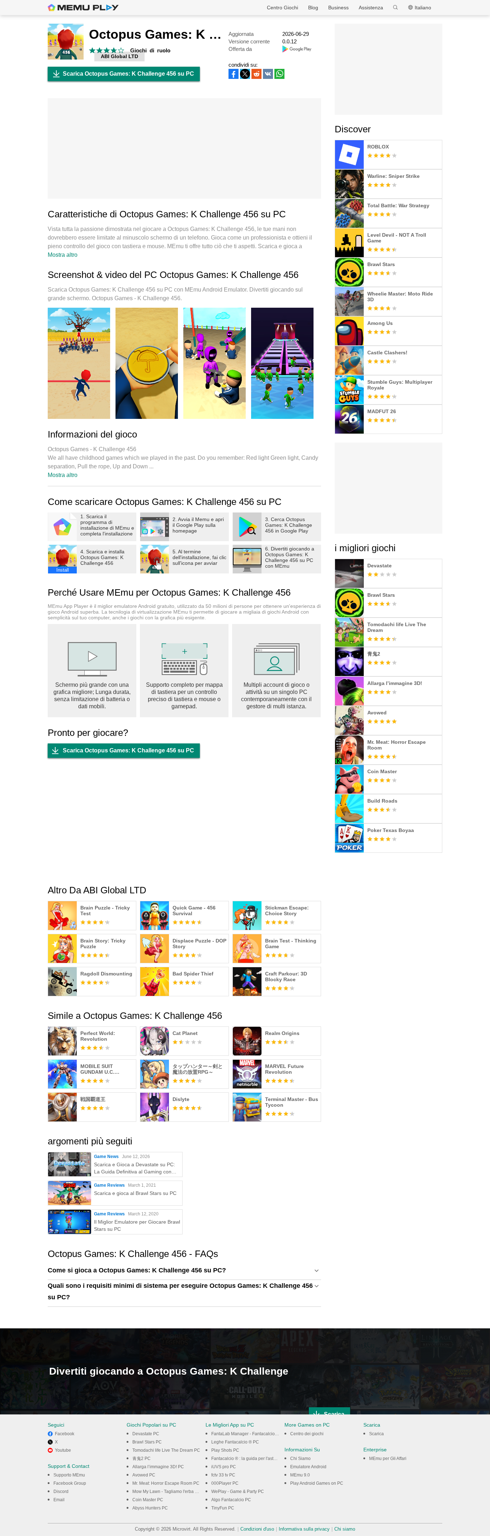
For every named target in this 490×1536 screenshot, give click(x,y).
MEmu (83, 7)
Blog (313, 7)
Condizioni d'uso (257, 1529)
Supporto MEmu (69, 1475)
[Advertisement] (184, 148)
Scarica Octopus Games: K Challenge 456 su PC (128, 74)
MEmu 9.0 (300, 1475)
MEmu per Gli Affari (387, 1458)
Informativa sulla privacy (304, 1529)
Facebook (64, 1433)
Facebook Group (69, 1483)
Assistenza (371, 7)
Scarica (376, 1433)
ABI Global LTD (119, 56)
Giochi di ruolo (150, 50)
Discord (61, 1491)
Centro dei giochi (307, 1433)
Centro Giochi (282, 7)
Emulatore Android (308, 1466)
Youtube (63, 1450)
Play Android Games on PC (316, 1483)
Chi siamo (344, 1529)
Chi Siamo (300, 1458)
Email (59, 1499)
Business (338, 7)
